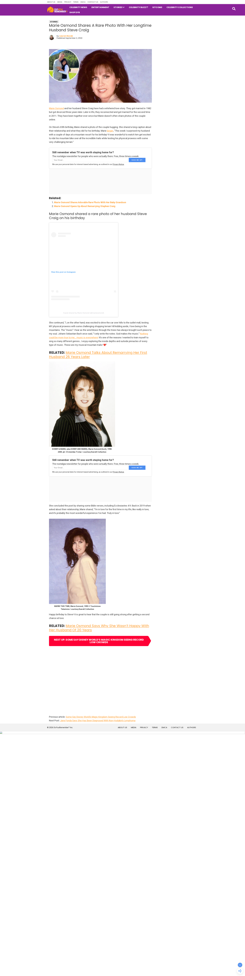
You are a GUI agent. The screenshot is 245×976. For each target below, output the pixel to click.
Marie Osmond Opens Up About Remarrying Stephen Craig (84, 206)
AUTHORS (104, 2)
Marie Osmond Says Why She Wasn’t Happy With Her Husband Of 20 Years (99, 627)
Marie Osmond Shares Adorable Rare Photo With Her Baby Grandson (90, 202)
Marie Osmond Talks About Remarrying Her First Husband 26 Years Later (98, 354)
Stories (54, 22)
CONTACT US (93, 2)
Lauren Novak (66, 36)
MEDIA (59, 2)
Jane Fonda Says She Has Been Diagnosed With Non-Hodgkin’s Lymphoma (97, 720)
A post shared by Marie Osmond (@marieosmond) (83, 313)
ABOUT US (51, 2)
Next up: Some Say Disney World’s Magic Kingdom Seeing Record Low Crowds (99, 641)
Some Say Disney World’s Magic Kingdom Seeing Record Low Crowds (101, 717)
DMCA (83, 2)
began (110, 130)
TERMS (75, 2)
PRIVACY (67, 2)
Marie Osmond (56, 108)
